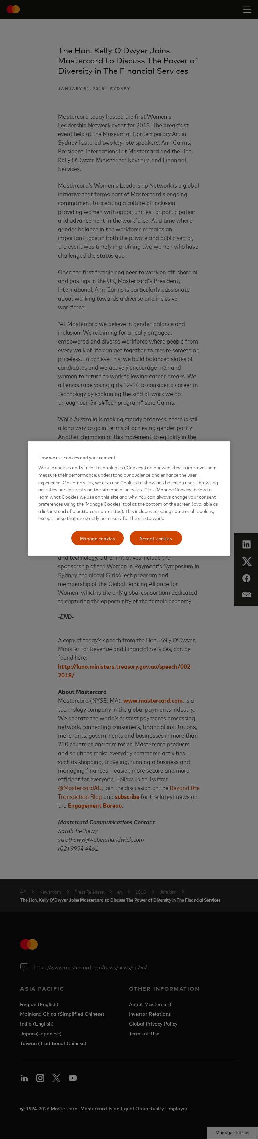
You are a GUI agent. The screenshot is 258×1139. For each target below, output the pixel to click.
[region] (129, 499)
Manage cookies (97, 538)
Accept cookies (155, 538)
